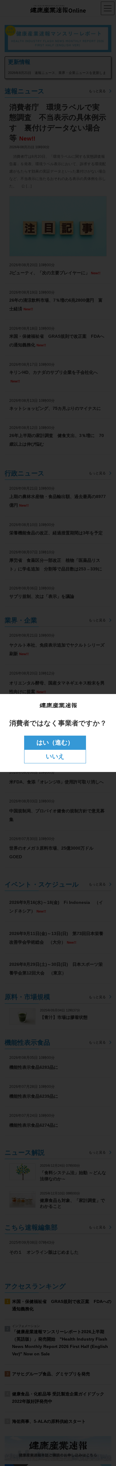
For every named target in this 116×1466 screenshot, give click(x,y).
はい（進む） (55, 742)
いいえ (55, 756)
